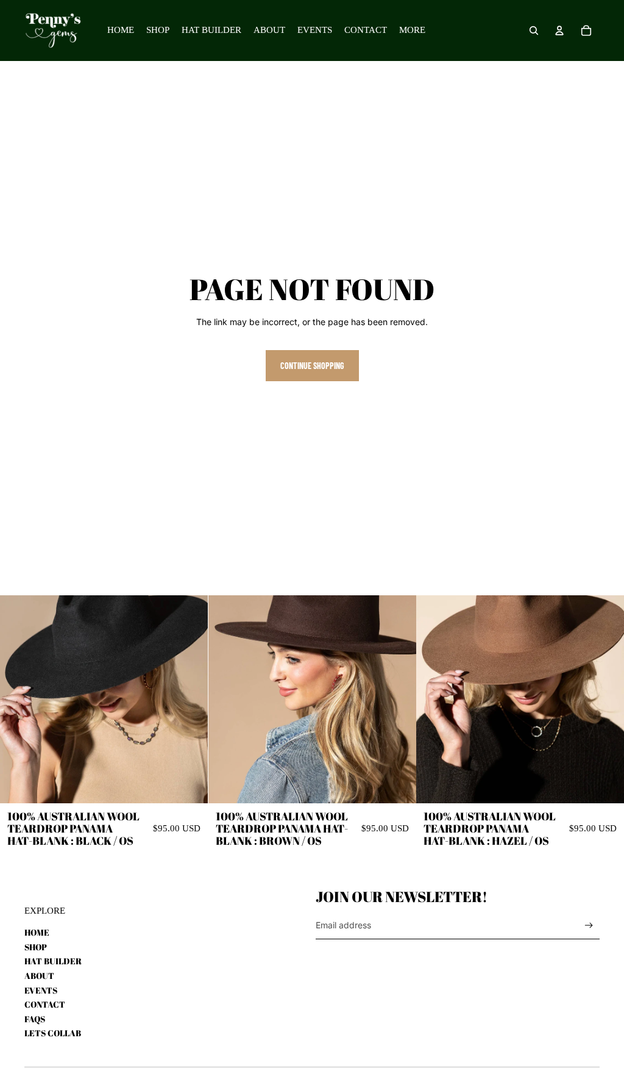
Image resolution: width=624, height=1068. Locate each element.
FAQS (34, 1019)
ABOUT (39, 975)
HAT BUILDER (53, 961)
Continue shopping (312, 365)
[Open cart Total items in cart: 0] (586, 30)
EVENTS (40, 990)
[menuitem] (412, 30)
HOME (36, 932)
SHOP (35, 947)
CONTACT (44, 1004)
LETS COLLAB (52, 1033)
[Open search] (533, 30)
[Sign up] (589, 925)
